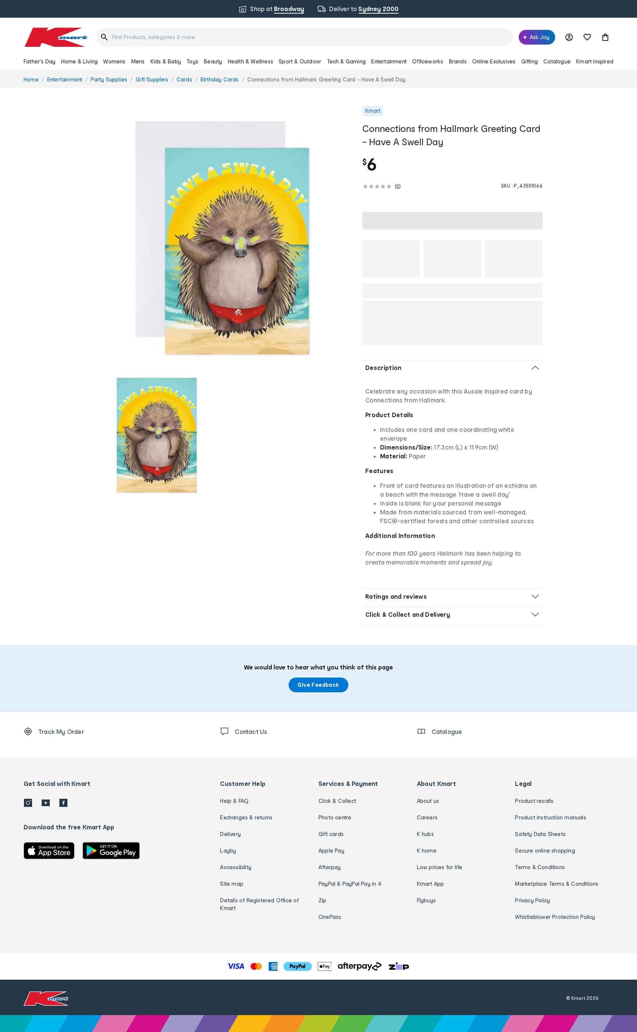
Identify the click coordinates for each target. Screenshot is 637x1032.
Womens (114, 61)
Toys (192, 61)
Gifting (529, 61)
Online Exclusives (493, 61)
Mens (138, 61)
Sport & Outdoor (300, 61)
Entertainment (389, 61)
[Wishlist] (587, 37)
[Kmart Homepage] (55, 37)
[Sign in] (569, 37)
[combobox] (304, 37)
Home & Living (79, 61)
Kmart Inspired (594, 61)
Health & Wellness (250, 61)
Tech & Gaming (346, 61)
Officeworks (427, 61)
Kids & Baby (165, 61)
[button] (605, 37)
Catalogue (557, 61)
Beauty (213, 61)
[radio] (222, 237)
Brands (458, 61)
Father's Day (39, 61)
